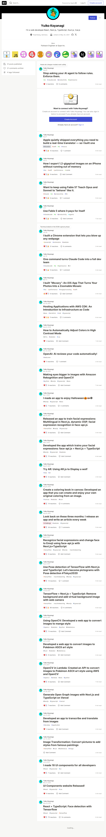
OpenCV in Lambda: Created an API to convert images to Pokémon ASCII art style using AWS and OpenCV (71, 671)
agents (71, 214)
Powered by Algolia (68, 3)
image (70, 748)
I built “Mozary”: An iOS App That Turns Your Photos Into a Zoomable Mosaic (70, 284)
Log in (83, 3)
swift (54, 146)
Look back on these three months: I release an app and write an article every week (71, 518)
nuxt (61, 499)
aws (45, 313)
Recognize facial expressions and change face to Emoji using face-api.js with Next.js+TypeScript (71, 543)
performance (58, 170)
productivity (62, 80)
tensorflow (47, 428)
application (55, 725)
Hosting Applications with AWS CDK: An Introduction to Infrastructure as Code (67, 308)
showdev (47, 146)
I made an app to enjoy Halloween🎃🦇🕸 (68, 398)
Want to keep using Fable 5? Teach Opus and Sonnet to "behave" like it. (70, 189)
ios (44, 170)
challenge (47, 523)
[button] (6, 54)
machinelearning (75, 550)
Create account (96, 3)
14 (65, 817)
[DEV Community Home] (4, 3)
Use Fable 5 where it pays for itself (64, 210)
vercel (61, 701)
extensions (57, 242)
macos (64, 146)
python (46, 381)
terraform (52, 313)
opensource (72, 80)
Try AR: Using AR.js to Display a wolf (65, 469)
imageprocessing (65, 289)
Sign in (81, 125)
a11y (45, 337)
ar (49, 473)
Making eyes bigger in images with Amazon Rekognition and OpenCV (69, 376)
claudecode (51, 80)
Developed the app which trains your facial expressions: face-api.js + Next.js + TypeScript (71, 447)
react (45, 769)
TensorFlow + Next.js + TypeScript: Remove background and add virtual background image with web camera (71, 596)
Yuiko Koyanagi (48, 68)
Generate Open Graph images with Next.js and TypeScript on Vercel (71, 696)
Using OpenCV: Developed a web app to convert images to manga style (72, 622)
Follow (92, 18)
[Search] (11, 3)
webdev (65, 242)
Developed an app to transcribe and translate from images (70, 720)
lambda (54, 677)
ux (60, 769)
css (58, 337)
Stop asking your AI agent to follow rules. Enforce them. (68, 75)
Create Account (70, 119)
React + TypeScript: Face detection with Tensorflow (67, 808)
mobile (67, 170)
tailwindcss (70, 627)
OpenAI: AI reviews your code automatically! (70, 353)
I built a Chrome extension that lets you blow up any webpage (72, 237)
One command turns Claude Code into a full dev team (72, 261)
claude (46, 194)
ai (44, 80)
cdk (59, 313)
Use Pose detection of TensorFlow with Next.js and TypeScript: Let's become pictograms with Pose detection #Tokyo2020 (71, 570)
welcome (46, 357)
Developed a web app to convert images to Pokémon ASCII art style (69, 646)
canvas (46, 499)
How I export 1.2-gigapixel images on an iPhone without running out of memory (72, 165)
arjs (45, 473)
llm (66, 194)
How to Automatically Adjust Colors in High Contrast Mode (69, 332)
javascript (47, 242)
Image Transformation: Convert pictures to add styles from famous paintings (71, 743)
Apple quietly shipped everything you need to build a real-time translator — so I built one (70, 141)
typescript (66, 313)
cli (69, 266)
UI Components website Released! (64, 785)
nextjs (53, 381)
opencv (46, 627)
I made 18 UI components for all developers (69, 765)
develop (46, 725)
